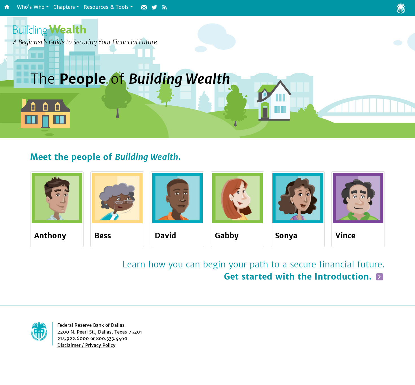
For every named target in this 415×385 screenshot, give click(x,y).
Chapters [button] (64, 7)
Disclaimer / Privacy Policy (86, 345)
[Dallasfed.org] (43, 333)
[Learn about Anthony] (57, 198)
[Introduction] (379, 276)
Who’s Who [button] (31, 7)
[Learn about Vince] (358, 198)
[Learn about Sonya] (297, 198)
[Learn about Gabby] (237, 198)
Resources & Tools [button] (106, 7)
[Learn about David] (177, 198)
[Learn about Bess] (117, 198)
